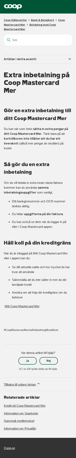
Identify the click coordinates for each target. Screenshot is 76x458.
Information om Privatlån (20, 428)
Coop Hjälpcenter (15, 20)
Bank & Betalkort (42, 20)
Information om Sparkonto (21, 413)
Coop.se (9, 448)
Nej (48, 361)
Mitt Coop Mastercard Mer (22, 306)
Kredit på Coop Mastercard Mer (25, 405)
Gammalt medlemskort (19, 420)
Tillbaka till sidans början (20, 384)
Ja (27, 361)
